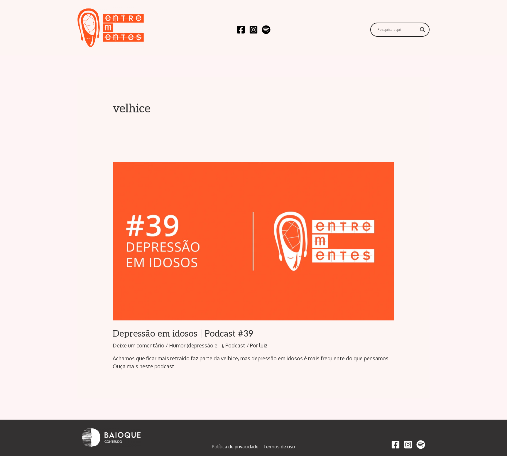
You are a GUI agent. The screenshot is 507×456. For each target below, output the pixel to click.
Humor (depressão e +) (196, 345)
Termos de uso (279, 447)
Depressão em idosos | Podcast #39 (183, 334)
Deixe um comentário (138, 345)
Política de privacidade (235, 447)
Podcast (235, 345)
